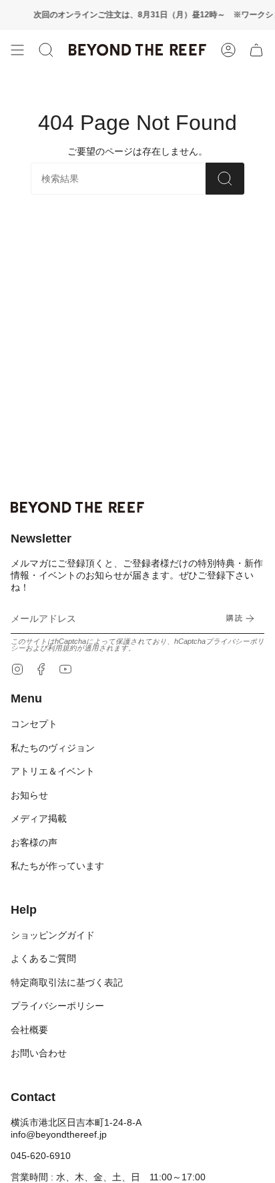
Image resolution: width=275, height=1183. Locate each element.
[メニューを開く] (17, 50)
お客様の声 (34, 842)
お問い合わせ (39, 1053)
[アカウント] (228, 50)
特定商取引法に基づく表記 (67, 982)
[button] (46, 50)
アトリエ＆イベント (53, 771)
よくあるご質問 (43, 958)
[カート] (256, 50)
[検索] (225, 179)
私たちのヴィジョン (53, 747)
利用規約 (62, 648)
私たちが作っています (57, 865)
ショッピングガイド (53, 935)
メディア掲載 (39, 818)
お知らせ (29, 795)
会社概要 (29, 1029)
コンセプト (34, 723)
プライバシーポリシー (57, 1005)
